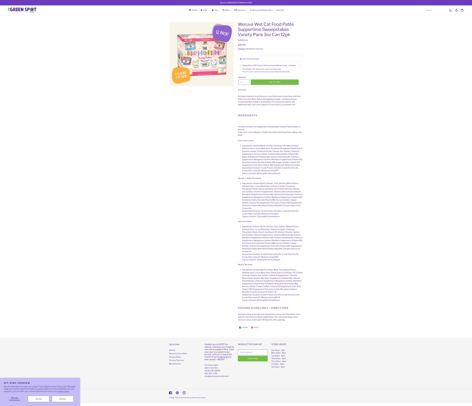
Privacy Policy (175, 357)
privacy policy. (64, 391)
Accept (39, 399)
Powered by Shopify (199, 398)
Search (172, 350)
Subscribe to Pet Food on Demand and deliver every (264, 65)
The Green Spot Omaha (183, 398)
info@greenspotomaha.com (216, 376)
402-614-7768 (210, 373)
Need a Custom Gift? (178, 353)
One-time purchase (250, 59)
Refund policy (175, 364)
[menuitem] (193, 10)
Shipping (241, 49)
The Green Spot (211, 365)
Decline (62, 399)
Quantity (242, 77)
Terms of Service (176, 360)
